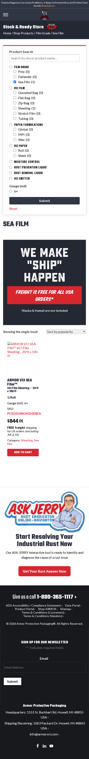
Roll (23, 150)
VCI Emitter (22, 178)
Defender (27, 77)
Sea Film (26, 82)
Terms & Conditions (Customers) (43, 612)
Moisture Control (27, 161)
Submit (12, 681)
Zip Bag (26, 103)
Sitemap (65, 609)
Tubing (25, 118)
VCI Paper (20, 145)
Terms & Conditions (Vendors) (42, 616)
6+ (16, 191)
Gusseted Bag (30, 93)
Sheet (24, 155)
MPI (24, 134)
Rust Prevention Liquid (30, 167)
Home (7, 33)
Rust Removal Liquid (28, 173)
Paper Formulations (28, 124)
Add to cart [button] (23, 452)
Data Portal (72, 605)
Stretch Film (29, 113)
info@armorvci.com (44, 734)
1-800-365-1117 (55, 597)
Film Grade (43, 33)
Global (25, 129)
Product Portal (24, 609)
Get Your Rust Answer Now (44, 571)
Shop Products (23, 33)
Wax (24, 140)
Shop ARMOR (47, 609)
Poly (24, 71)
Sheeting (26, 108)
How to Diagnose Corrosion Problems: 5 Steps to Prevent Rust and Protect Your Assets (44, 4)
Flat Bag (26, 98)
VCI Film (19, 88)
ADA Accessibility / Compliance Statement (33, 605)
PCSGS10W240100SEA (24, 413)
